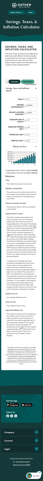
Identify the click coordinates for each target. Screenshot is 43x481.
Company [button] (9, 432)
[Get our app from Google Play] (12, 405)
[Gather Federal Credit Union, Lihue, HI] (21, 5)
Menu (31, 12)
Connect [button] (8, 440)
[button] (22, 89)
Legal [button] (7, 448)
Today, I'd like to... (16, 12)
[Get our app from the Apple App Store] (26, 405)
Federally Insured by (21, 465)
